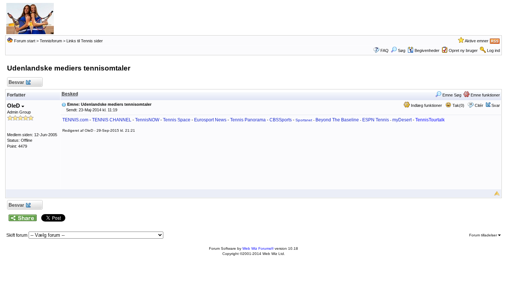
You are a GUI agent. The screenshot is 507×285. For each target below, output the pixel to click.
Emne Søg (451, 95)
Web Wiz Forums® (258, 248)
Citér (479, 105)
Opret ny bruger (463, 50)
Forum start (24, 41)
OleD (14, 105)
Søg (401, 50)
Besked (70, 93)
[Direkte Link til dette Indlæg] (64, 104)
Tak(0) (457, 105)
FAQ (384, 50)
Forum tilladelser (483, 235)
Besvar (16, 82)
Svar (495, 105)
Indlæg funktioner (426, 105)
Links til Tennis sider (84, 41)
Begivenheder (427, 50)
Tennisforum (51, 41)
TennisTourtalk (430, 119)
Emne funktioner (485, 95)
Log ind (493, 50)
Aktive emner (476, 41)
